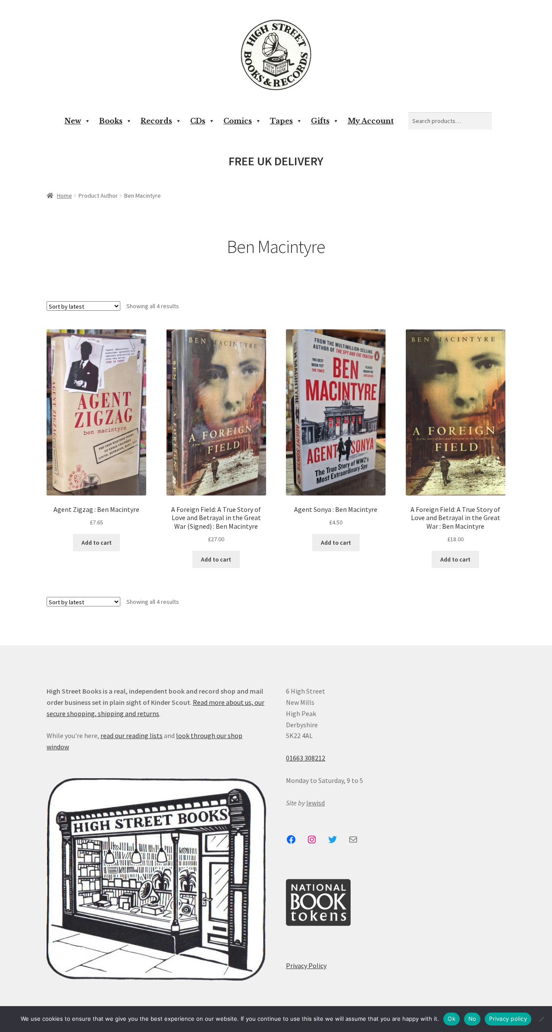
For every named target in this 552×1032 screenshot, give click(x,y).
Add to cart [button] (97, 542)
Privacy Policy (306, 965)
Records (156, 121)
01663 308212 (305, 758)
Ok (451, 1018)
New (73, 121)
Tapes (281, 121)
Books (110, 121)
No (472, 1018)
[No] (541, 1019)
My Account (371, 121)
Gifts (320, 121)
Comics (237, 121)
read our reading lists (131, 735)
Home (64, 195)
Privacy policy (508, 1018)
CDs (197, 121)
